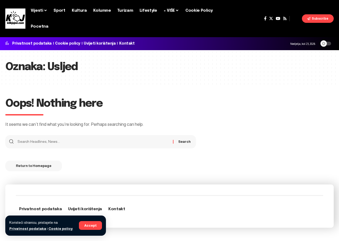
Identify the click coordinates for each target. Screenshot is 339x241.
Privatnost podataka (27, 229)
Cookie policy (60, 229)
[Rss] (285, 18)
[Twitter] (271, 18)
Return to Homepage (33, 166)
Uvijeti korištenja (99, 43)
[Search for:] (93, 141)
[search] (296, 18)
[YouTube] (278, 18)
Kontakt (127, 43)
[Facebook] (265, 18)
